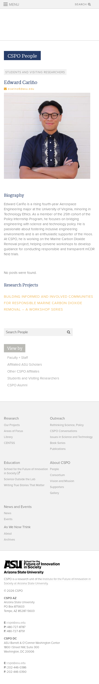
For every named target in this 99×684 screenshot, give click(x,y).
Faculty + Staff (17, 358)
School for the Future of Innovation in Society (26, 471)
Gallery (54, 493)
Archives (9, 539)
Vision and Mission (62, 481)
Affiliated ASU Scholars (24, 364)
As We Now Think (17, 527)
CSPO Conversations (63, 431)
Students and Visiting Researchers (33, 378)
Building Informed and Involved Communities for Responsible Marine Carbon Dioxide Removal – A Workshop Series (48, 302)
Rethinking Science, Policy (67, 425)
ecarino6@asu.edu (21, 88)
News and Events (18, 507)
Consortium (57, 475)
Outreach (57, 418)
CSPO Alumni (17, 385)
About (8, 533)
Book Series (57, 443)
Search (81, 4)
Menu (13, 4)
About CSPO (60, 462)
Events (8, 519)
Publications (58, 449)
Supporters (57, 487)
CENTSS (9, 443)
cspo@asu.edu (16, 623)
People (54, 469)
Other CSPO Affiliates (23, 371)
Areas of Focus (13, 431)
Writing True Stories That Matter (24, 485)
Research (11, 418)
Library (8, 437)
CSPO (49, 24)
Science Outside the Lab (19, 479)
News (7, 513)
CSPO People (22, 56)
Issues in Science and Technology (71, 437)
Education (12, 462)
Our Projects (12, 425)
